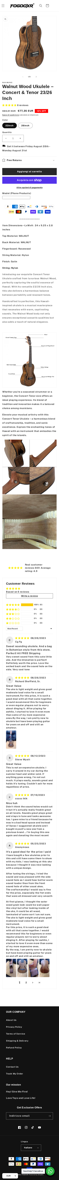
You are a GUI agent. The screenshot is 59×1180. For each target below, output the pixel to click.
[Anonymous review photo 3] (33, 968)
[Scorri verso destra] (36, 76)
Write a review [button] (29, 595)
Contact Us (12, 1066)
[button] (40, 5)
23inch (9, 125)
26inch (25, 125)
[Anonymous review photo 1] (11, 968)
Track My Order (14, 1073)
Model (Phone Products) (16, 193)
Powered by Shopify (36, 1174)
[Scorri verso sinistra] (23, 76)
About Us (11, 1020)
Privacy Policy (14, 1027)
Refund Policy (14, 1047)
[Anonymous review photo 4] (44, 968)
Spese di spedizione (10, 115)
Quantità (6, 132)
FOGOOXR (25, 1174)
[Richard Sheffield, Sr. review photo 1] (11, 739)
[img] (22, 638)
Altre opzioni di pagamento (29, 187)
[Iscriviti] (49, 1116)
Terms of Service (15, 1033)
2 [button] (26, 982)
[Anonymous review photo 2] (22, 968)
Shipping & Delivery (17, 1040)
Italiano (28, 1147)
